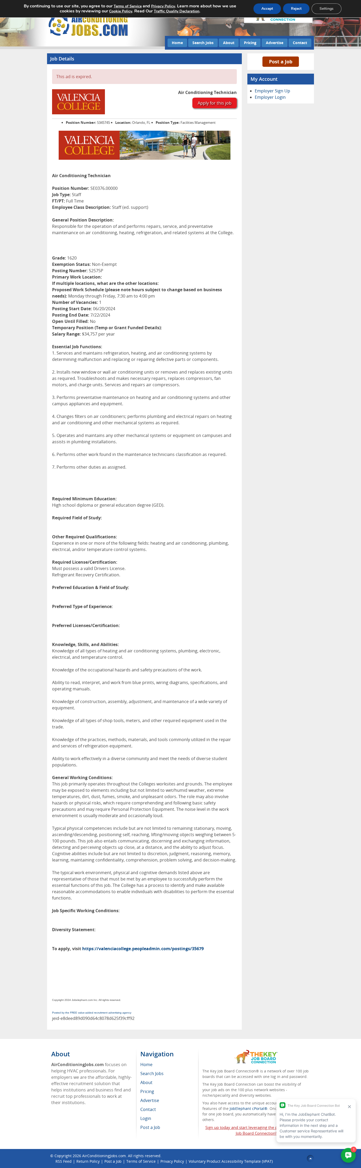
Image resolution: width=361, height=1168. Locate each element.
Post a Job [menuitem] (150, 1127)
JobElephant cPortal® (248, 1108)
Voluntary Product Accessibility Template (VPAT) (231, 1161)
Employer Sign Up (272, 91)
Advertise (274, 42)
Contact (300, 42)
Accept (267, 8)
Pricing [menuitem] (147, 1091)
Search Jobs (203, 42)
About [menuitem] (146, 1082)
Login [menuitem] (145, 1118)
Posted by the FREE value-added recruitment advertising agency (91, 1012)
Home (177, 42)
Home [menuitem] (146, 1064)
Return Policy (88, 1161)
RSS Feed (63, 1161)
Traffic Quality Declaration (176, 11)
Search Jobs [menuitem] (152, 1073)
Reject (296, 8)
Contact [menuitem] (148, 1109)
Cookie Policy (120, 11)
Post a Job (280, 61)
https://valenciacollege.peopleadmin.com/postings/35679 (143, 949)
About (228, 42)
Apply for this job (215, 103)
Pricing (250, 42)
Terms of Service (141, 1161)
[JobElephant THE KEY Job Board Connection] (256, 1052)
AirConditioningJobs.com (104, 1155)
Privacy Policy (172, 1161)
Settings (327, 8)
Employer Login (270, 97)
